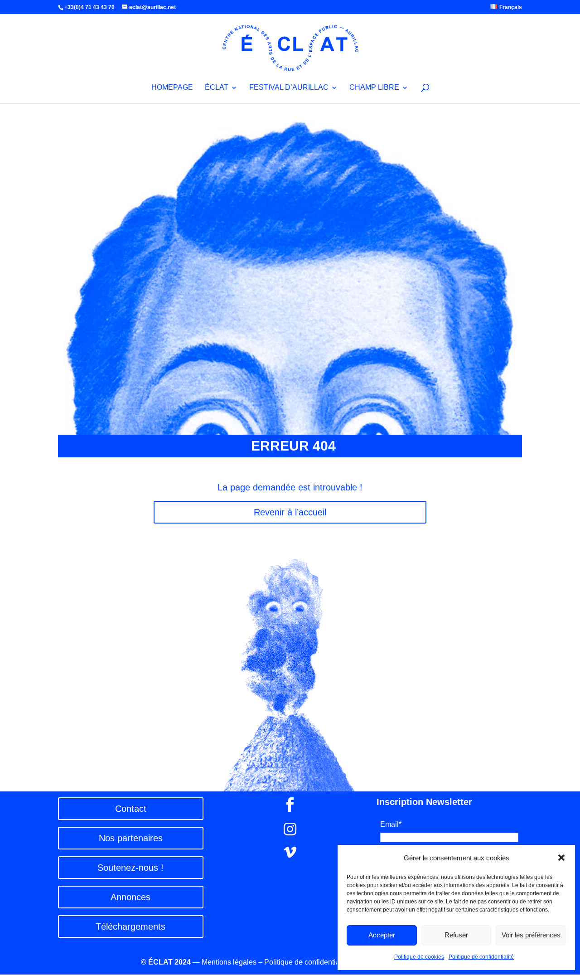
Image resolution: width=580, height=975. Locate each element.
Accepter (381, 935)
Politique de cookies (419, 957)
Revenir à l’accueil (290, 512)
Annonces (130, 897)
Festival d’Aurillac (289, 87)
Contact (130, 809)
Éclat (216, 87)
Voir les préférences (531, 935)
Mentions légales (229, 962)
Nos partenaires (131, 838)
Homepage (172, 87)
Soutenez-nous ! (130, 868)
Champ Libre (374, 87)
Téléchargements (130, 926)
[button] (561, 857)
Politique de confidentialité (481, 957)
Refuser (456, 935)
